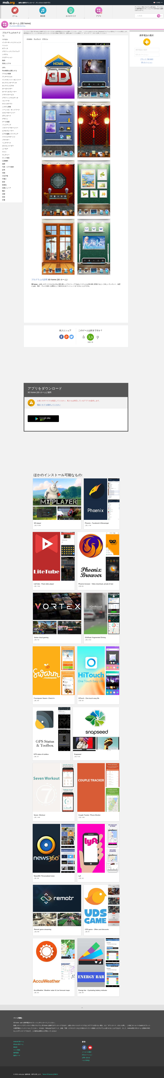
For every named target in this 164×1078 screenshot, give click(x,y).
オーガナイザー (7, 89)
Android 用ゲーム (18, 1041)
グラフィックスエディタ (10, 98)
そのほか (5, 39)
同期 (3, 173)
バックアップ (6, 125)
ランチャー (5, 155)
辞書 (3, 200)
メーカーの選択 (86, 1052)
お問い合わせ (86, 1057)
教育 (3, 182)
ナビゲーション (7, 57)
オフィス (5, 48)
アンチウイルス (7, 76)
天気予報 (5, 176)
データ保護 (5, 122)
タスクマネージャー (8, 113)
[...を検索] (159, 15)
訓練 (3, 194)
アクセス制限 (6, 73)
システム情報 (6, 107)
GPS (3, 67)
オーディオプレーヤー (10, 92)
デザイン (5, 119)
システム (5, 54)
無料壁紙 (16, 1053)
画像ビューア (6, 188)
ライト (4, 152)
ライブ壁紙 (16, 1050)
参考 (3, 170)
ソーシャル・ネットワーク (11, 110)
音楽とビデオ (6, 63)
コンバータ (5, 101)
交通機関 (5, 161)
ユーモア (5, 149)
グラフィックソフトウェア (11, 51)
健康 (3, 164)
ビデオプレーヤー (8, 131)
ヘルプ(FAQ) (85, 1060)
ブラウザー (5, 140)
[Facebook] (85, 1049)
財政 (3, 197)
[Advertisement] (12, 239)
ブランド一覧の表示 (146, 59)
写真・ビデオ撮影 (8, 167)
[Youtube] (90, 1049)
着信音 (15, 1047)
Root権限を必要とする (9, 70)
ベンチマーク (6, 143)
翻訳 (3, 191)
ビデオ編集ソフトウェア (10, 134)
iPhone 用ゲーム (18, 1044)
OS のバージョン (146, 62)
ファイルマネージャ (8, 137)
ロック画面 (5, 158)
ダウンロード (6, 116)
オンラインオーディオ (9, 83)
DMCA (56, 1074)
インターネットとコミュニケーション (11, 44)
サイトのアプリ (7, 104)
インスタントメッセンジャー (11, 79)
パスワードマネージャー (10, 128)
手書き (4, 179)
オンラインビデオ (8, 86)
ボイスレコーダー (8, 146)
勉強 (3, 60)
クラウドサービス (8, 95)
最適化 (4, 185)
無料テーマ (16, 1055)
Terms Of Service (48, 1074)
